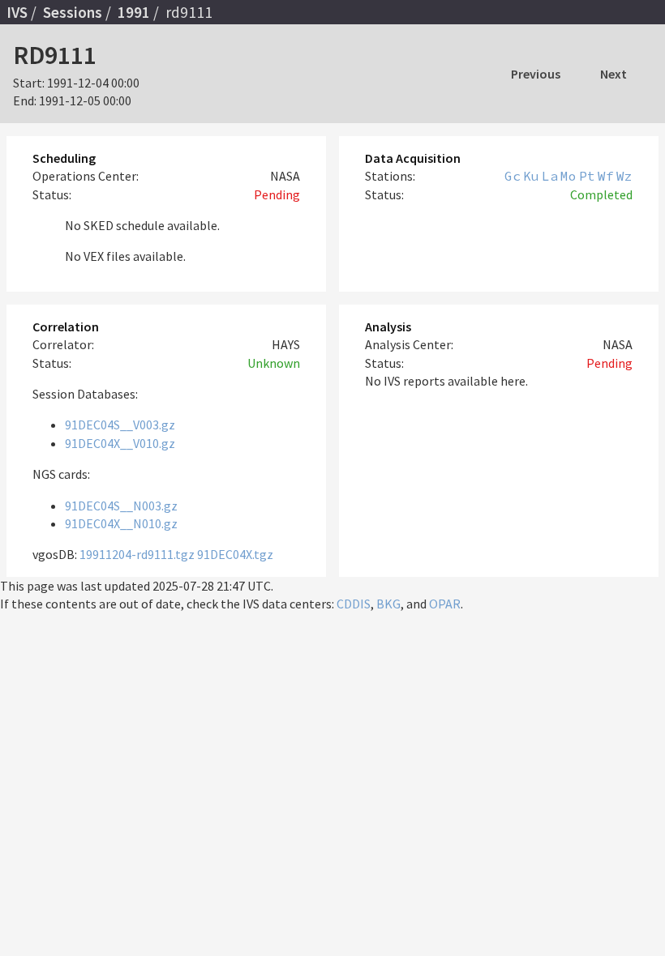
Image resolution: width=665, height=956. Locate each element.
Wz (624, 176)
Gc (512, 176)
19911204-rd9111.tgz (137, 554)
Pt (587, 176)
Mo (568, 176)
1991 (134, 12)
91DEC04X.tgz (235, 554)
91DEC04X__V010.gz (120, 443)
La (550, 176)
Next (613, 74)
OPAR (445, 603)
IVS (17, 12)
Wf (606, 176)
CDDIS (354, 603)
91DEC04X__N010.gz (121, 523)
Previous (535, 74)
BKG (388, 603)
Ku (531, 176)
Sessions (72, 12)
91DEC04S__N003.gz (121, 505)
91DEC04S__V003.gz (120, 424)
